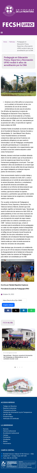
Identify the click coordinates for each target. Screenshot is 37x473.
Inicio (5, 42)
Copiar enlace (8, 305)
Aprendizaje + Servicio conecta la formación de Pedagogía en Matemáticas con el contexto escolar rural (17, 357)
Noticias (12, 42)
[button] (1, 32)
